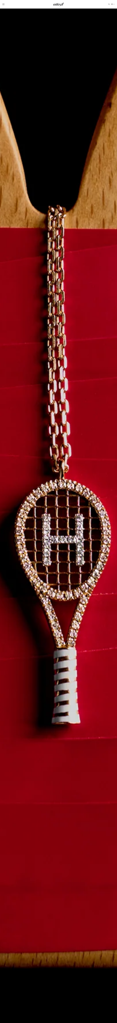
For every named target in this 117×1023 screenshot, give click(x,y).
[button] (3, 4)
